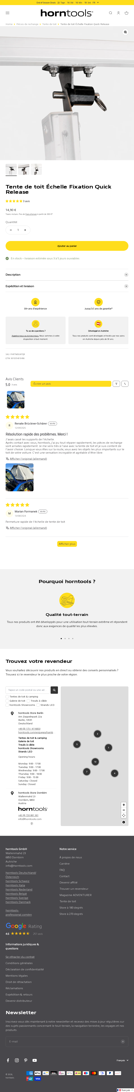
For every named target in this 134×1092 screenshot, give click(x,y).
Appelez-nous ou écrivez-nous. (25, 336)
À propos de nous (70, 857)
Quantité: (12, 222)
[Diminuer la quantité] (11, 230)
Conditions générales (19, 963)
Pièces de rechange (27, 24)
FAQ (62, 869)
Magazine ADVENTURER (75, 895)
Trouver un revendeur (73, 888)
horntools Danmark (18, 902)
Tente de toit (49, 24)
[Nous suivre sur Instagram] (16, 1060)
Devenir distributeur (19, 1000)
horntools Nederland (19, 889)
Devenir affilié (68, 882)
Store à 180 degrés (71, 907)
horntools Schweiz (17, 881)
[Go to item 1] (15, 399)
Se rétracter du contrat (20, 956)
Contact (64, 876)
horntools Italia (15, 885)
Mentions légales (17, 975)
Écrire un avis (42, 383)
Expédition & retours (19, 994)
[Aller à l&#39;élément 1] (11, 170)
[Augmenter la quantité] (25, 230)
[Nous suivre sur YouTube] (34, 1060)
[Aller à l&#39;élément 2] (23, 170)
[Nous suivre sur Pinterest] (25, 1060)
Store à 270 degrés (71, 913)
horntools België (16, 893)
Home (9, 24)
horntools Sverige (17, 897)
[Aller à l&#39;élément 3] (36, 170)
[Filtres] (116, 384)
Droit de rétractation (19, 981)
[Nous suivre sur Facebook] (8, 1060)
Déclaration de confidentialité (25, 969)
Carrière (64, 863)
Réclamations (14, 988)
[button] (14, 201)
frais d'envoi (31, 214)
